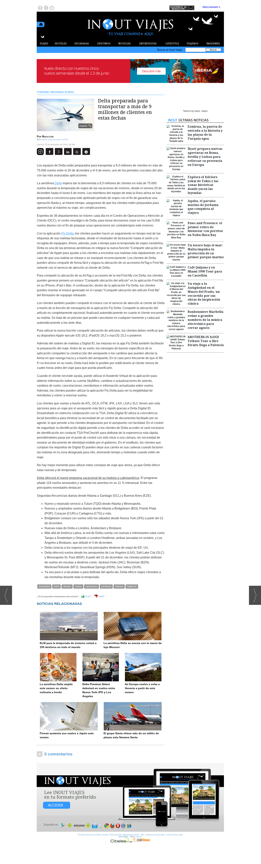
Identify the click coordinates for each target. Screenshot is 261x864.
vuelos (78, 586)
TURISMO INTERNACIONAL (56, 92)
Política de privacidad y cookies (159, 835)
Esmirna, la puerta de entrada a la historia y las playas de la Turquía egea (205, 132)
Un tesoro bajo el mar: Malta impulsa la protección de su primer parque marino (206, 251)
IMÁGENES (213, 43)
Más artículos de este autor (52, 139)
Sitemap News (116, 835)
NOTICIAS (124, 43)
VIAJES (44, 43)
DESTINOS (103, 43)
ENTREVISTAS (148, 43)
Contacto (138, 837)
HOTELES (61, 43)
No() (101, 596)
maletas (119, 586)
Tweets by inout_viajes (195, 111)
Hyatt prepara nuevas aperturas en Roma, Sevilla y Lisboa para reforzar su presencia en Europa (205, 156)
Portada (81, 835)
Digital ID (132, 586)
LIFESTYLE (172, 43)
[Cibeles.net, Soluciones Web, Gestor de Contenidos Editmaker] (121, 841)
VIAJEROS (193, 43)
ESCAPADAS (82, 43)
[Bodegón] (130, 797)
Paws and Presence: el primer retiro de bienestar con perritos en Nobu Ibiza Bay (205, 229)
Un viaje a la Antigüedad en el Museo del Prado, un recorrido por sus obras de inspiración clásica (204, 293)
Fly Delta (67, 233)
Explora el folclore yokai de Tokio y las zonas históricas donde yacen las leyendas (203, 185)
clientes (67, 586)
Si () (88, 596)
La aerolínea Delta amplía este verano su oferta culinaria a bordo (56, 688)
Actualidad (44, 586)
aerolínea (106, 586)
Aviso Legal (178, 835)
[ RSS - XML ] (139, 835)
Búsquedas (128, 835)
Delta (58, 183)
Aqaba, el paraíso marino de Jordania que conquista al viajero (203, 207)
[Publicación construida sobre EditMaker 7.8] (141, 841)
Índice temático (103, 835)
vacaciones (91, 586)
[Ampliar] (65, 129)
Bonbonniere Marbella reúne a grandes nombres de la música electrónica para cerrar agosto (205, 319)
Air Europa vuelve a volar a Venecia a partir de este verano (142, 688)
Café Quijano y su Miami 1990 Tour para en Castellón (205, 271)
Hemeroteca (90, 835)
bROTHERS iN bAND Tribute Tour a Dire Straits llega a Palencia (206, 341)
